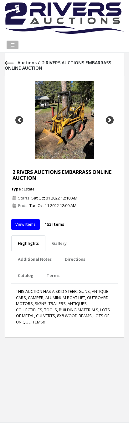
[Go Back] (11, 63)
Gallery (59, 243)
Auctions (28, 63)
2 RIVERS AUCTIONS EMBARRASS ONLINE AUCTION (62, 175)
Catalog (26, 275)
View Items (25, 224)
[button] (19, 120)
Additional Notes (35, 259)
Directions (75, 259)
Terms (53, 275)
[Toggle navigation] (12, 45)
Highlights (28, 243)
